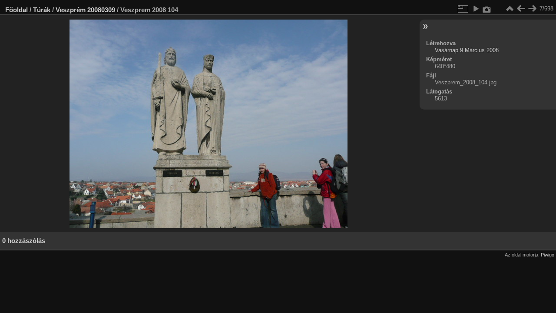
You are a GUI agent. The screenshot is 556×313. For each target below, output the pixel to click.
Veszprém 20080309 (85, 9)
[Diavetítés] (475, 8)
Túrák (41, 9)
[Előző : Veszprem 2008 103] (520, 8)
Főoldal (16, 9)
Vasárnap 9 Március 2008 (467, 50)
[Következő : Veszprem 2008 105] (532, 8)
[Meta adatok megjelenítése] (487, 8)
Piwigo (547, 254)
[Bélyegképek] (509, 8)
